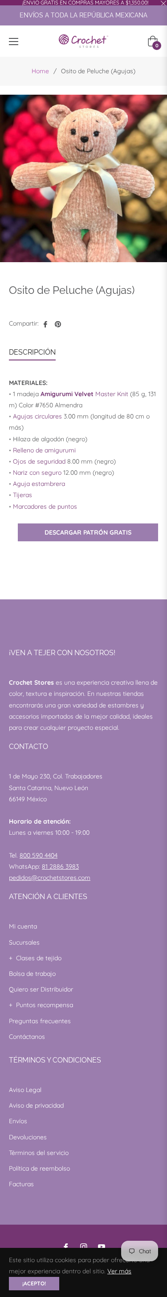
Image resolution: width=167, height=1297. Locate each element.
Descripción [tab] (32, 352)
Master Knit (84, 394)
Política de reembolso (39, 1168)
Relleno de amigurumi (44, 450)
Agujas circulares (37, 416)
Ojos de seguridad (39, 461)
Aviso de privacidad (36, 1105)
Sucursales (24, 942)
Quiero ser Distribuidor (41, 989)
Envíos (18, 1121)
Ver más (119, 1271)
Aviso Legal (25, 1090)
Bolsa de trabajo (32, 974)
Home (40, 71)
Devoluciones (28, 1137)
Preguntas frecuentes (40, 1021)
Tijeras (22, 495)
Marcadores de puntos (45, 506)
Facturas (21, 1184)
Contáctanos (27, 1037)
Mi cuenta (23, 926)
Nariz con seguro (37, 473)
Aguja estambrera (39, 484)
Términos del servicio (39, 1153)
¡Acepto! (34, 1283)
